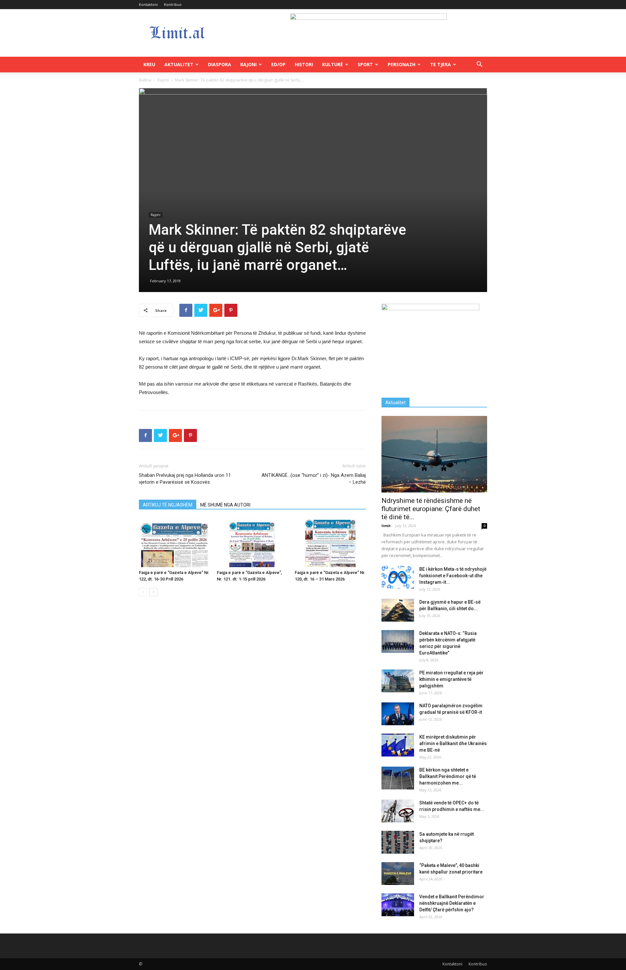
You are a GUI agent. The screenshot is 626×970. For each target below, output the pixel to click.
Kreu (149, 64)
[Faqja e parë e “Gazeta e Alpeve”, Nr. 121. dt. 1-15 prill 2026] (252, 542)
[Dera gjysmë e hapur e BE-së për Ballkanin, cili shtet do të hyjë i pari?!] (397, 610)
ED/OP (278, 64)
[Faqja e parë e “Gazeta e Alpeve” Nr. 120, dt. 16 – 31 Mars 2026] (330, 542)
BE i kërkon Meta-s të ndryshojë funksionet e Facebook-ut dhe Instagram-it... (452, 575)
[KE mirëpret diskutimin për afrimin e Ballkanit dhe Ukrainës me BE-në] (397, 745)
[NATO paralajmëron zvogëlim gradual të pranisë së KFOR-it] (397, 713)
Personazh (401, 64)
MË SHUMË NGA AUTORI (225, 504)
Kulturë (332, 64)
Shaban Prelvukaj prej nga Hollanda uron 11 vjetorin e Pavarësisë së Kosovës (185, 478)
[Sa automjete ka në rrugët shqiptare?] (397, 842)
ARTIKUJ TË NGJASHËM (167, 504)
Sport (365, 64)
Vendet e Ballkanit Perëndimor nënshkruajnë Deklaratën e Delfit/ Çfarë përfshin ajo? (451, 903)
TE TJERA (440, 64)
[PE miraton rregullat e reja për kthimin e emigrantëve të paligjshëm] (397, 680)
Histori (304, 64)
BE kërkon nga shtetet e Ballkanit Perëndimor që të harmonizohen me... (447, 776)
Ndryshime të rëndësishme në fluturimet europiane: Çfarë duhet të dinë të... (430, 509)
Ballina (145, 80)
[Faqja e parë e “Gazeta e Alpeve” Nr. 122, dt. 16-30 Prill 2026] (174, 542)
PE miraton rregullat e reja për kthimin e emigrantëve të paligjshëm (451, 679)
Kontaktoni (148, 4)
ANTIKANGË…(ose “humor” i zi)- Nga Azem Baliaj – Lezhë (313, 478)
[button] (479, 65)
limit (386, 525)
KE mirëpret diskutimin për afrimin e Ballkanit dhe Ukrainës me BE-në (453, 743)
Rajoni (248, 64)
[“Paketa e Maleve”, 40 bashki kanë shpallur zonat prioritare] (397, 873)
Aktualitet (178, 64)
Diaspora (219, 64)
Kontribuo (173, 4)
